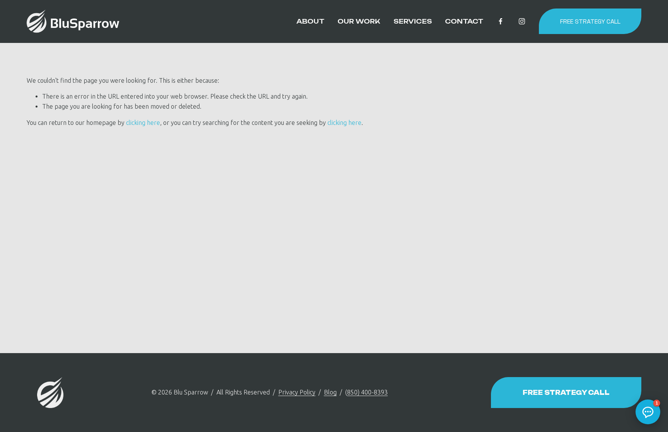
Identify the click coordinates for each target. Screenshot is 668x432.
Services (413, 21)
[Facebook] (500, 21)
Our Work (358, 21)
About (310, 21)
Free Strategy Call (590, 21)
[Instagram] (522, 21)
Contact (464, 21)
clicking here (143, 122)
